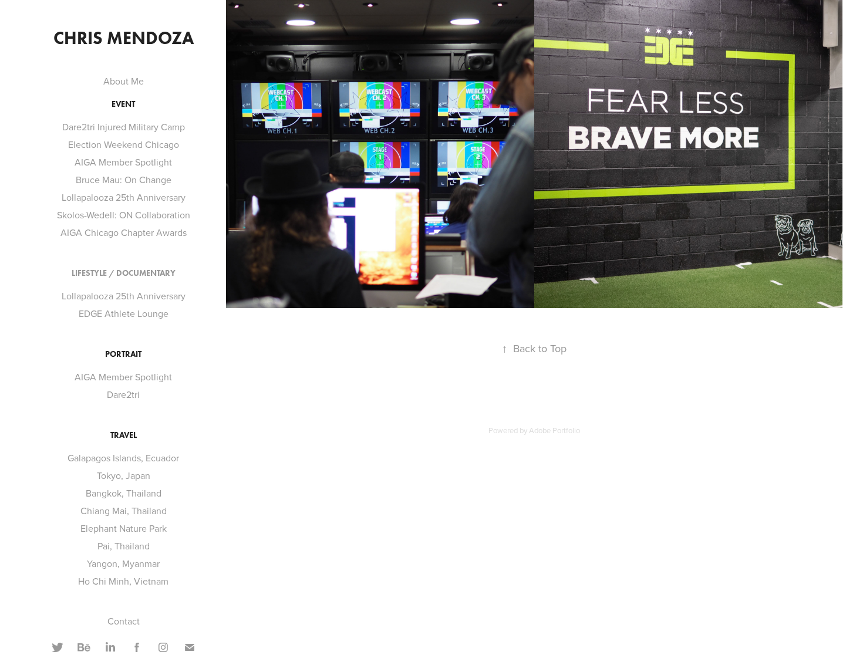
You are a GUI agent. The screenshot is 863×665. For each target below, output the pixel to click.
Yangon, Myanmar (123, 563)
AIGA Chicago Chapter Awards (123, 232)
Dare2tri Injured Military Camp (123, 126)
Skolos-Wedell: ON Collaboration (123, 214)
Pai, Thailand (123, 545)
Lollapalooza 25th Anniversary (124, 197)
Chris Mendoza (123, 38)
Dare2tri (123, 394)
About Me (123, 81)
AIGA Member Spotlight (123, 162)
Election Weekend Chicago (123, 144)
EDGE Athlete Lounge (123, 313)
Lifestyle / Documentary (124, 273)
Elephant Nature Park (123, 528)
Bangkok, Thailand (123, 493)
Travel (123, 435)
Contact (123, 621)
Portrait (123, 354)
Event (123, 104)
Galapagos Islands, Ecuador (123, 457)
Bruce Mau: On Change (123, 179)
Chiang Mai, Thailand (123, 510)
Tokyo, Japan (123, 475)
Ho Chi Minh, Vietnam (123, 581)
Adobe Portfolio (554, 430)
